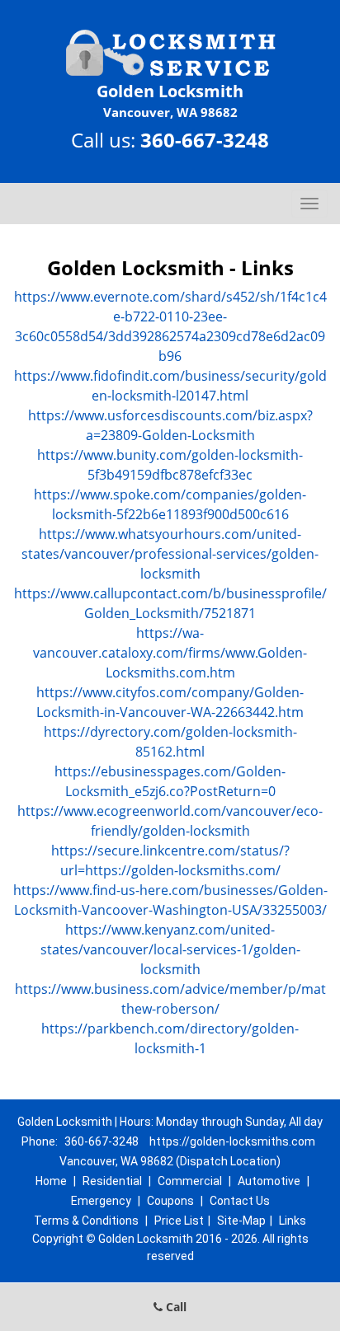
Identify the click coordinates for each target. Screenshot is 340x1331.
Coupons (170, 1200)
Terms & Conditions (86, 1220)
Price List (179, 1220)
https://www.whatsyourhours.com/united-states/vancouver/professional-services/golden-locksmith (170, 554)
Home (51, 1181)
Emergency (101, 1200)
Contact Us (240, 1200)
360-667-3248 (204, 139)
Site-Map (241, 1220)
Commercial (190, 1181)
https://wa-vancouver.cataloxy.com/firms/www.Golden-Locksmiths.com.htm (170, 653)
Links (292, 1220)
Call (175, 1307)
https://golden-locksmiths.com (232, 1141)
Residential (112, 1181)
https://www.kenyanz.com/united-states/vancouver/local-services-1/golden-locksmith (170, 949)
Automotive (269, 1181)
